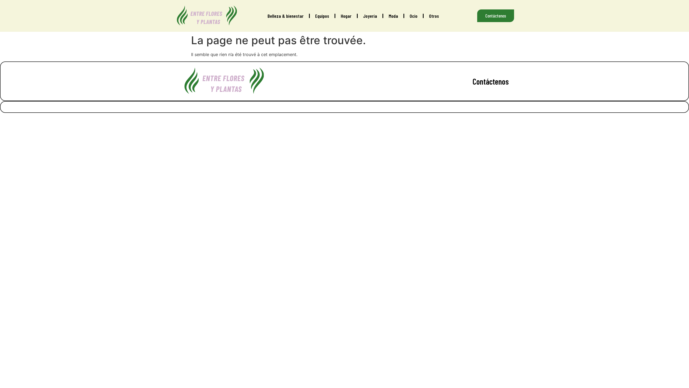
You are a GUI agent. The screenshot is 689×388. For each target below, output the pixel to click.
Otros (434, 16)
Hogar (346, 16)
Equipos (322, 16)
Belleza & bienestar (286, 16)
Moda (393, 16)
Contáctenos (491, 81)
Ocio (413, 16)
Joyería (370, 16)
